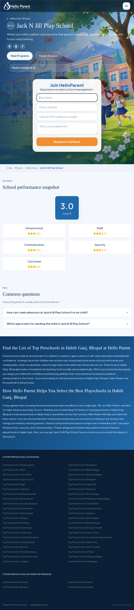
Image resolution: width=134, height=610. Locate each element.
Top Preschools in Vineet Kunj (17, 532)
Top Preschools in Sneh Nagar (83, 561)
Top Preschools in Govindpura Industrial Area (90, 537)
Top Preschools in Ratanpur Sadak (85, 527)
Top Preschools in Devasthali (17, 474)
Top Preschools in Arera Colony (83, 532)
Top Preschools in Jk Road (81, 551)
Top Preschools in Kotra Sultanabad (20, 537)
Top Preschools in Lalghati (16, 561)
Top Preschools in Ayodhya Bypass (20, 503)
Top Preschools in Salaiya (15, 518)
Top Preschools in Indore (80, 582)
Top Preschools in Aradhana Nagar (85, 556)
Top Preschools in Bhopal (15, 587)
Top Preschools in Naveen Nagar (84, 522)
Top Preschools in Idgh (14, 484)
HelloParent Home (39, 604)
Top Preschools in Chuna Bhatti (83, 503)
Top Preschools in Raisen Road (18, 498)
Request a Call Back (67, 141)
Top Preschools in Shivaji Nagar (18, 513)
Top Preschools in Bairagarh (82, 479)
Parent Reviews (48, 56)
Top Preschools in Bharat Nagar (83, 470)
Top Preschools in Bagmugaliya (18, 465)
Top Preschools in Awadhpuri (82, 465)
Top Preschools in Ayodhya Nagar (85, 474)
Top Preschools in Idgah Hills (82, 484)
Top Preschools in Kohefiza (16, 522)
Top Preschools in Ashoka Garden (19, 494)
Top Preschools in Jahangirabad (18, 542)
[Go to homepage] (17, 6)
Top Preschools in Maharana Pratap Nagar (89, 498)
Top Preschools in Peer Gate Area (84, 508)
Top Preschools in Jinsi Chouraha (84, 547)
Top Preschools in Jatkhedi (16, 489)
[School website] (16, 46)
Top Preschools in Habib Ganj (82, 542)
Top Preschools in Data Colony (18, 479)
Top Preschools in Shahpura (82, 489)
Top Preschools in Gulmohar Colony (20, 556)
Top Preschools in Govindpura (18, 508)
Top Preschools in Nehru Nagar (83, 518)
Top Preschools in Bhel (14, 470)
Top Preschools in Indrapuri (81, 513)
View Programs (20, 55)
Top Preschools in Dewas (15, 582)
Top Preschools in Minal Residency (20, 551)
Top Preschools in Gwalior (81, 587)
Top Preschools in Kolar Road (17, 527)
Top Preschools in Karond (15, 547)
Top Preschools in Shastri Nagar (84, 494)
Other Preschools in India (15, 604)
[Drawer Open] (126, 6)
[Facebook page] (22, 46)
